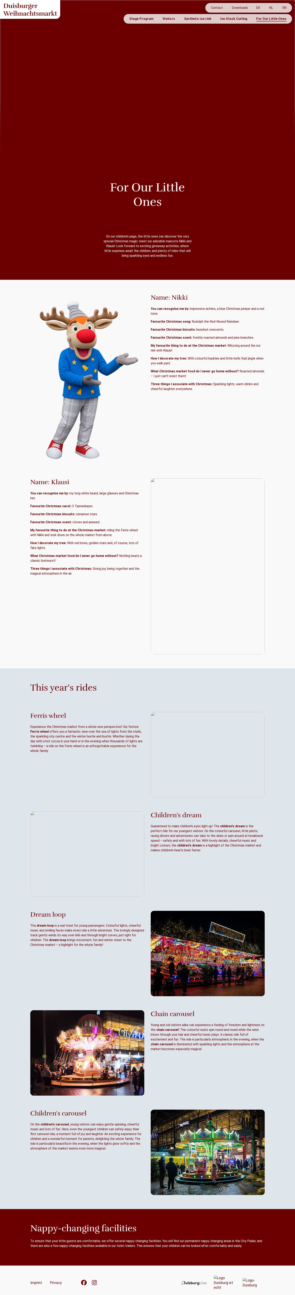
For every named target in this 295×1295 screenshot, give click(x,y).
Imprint (36, 1283)
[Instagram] (94, 1284)
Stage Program (141, 19)
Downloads (240, 8)
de (258, 8)
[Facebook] (84, 1284)
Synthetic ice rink (197, 19)
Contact (217, 8)
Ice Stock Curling (233, 19)
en (284, 8)
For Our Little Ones (271, 19)
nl (271, 8)
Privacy (56, 1283)
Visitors (169, 19)
